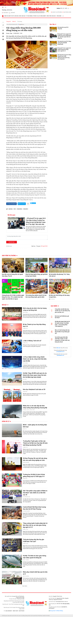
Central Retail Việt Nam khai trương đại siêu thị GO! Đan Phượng (34, 508)
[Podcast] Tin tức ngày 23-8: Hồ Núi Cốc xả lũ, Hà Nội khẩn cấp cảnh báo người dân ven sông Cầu (64, 36)
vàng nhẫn (25, 208)
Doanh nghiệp (26, 511)
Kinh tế (9, 15)
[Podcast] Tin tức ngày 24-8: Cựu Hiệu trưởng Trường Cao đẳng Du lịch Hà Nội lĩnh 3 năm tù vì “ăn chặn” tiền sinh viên (36, 221)
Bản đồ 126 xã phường (57, 12)
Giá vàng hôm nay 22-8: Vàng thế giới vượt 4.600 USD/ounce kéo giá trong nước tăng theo (64, 57)
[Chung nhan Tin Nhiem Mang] (56, 610)
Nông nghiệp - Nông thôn (45, 15)
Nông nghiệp (26, 462)
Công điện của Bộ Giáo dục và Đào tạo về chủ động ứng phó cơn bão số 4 (62, 310)
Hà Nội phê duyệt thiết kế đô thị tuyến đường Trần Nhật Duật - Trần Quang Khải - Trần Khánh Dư (62, 324)
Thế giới (34, 15)
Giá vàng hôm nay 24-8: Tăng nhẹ (63, 28)
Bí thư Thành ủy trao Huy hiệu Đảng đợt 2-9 (34, 325)
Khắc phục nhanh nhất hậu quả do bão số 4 (35, 573)
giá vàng (10, 208)
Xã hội (20, 15)
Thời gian (38, 246)
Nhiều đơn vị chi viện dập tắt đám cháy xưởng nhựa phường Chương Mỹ (35, 407)
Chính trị (6, 15)
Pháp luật (25, 529)
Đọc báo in (6, 12)
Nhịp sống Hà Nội (67, 12)
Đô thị (13, 15)
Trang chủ (8, 21)
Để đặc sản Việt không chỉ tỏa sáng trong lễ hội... (59, 296)
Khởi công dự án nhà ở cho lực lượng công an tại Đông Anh (35, 309)
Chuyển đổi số (26, 496)
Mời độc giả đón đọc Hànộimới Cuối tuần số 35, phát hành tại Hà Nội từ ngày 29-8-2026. (34, 394)
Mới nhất (13, 12)
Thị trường (19, 21)
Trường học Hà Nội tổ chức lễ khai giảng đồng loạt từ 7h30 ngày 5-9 (34, 475)
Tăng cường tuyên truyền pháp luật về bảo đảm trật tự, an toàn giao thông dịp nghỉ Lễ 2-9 (35, 525)
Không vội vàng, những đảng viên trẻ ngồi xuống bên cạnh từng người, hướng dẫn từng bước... (34, 345)
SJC (14, 208)
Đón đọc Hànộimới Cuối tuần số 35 (34, 389)
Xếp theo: (33, 246)
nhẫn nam (58, 347)
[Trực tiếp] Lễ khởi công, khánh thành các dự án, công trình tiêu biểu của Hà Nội (34, 359)
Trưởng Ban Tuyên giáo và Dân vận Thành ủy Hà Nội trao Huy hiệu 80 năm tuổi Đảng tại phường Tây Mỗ (35, 443)
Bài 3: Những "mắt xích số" (32, 341)
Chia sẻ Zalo (22, 203)
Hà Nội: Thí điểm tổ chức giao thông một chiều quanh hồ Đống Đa (34, 557)
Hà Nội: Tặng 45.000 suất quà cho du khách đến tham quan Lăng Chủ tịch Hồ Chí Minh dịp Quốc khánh (35, 375)
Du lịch (38, 15)
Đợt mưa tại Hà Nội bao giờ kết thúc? (62, 316)
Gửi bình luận (11, 242)
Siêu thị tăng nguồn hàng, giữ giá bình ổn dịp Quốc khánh (36, 275)
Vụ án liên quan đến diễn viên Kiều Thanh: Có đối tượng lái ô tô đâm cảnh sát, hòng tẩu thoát (62, 339)
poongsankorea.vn (60, 351)
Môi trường (26, 576)
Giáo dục (23, 15)
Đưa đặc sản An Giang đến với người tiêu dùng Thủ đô (12, 275)
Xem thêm (24, 586)
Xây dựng (25, 312)
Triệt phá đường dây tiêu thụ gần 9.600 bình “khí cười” (33, 540)
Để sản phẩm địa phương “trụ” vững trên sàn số (59, 275)
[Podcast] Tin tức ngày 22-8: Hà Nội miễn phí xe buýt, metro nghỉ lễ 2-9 (64, 49)
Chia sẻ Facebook (12, 203)
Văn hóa (16, 15)
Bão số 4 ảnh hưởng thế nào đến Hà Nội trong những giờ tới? (62, 331)
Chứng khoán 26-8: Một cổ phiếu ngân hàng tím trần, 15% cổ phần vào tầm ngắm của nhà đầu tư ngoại (13, 297)
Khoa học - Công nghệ (56, 15)
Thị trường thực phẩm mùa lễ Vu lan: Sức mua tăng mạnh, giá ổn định (36, 296)
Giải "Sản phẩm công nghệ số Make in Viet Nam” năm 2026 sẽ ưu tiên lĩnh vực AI (35, 493)
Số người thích (44, 246)
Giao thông (26, 559)
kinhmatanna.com (60, 355)
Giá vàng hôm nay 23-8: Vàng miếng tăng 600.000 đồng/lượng (64, 43)
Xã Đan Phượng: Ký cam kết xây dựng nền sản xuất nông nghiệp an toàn (35, 459)
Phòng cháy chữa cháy (29, 409)
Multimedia (30, 15)
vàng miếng (19, 208)
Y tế (26, 15)
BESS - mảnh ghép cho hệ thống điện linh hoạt (35, 426)
